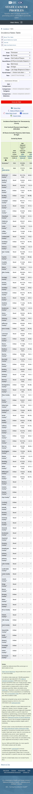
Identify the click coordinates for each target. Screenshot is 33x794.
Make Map (17, 108)
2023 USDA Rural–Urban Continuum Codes (16, 728)
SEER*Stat (5, 690)
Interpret (25, 113)
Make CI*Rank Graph (17, 111)
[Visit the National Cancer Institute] (12, 2)
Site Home (6, 770)
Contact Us (26, 772)
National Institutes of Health (11, 782)
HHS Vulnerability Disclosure (12, 772)
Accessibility (21, 770)
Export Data (17, 116)
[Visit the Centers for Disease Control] (20, 2)
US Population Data (13, 693)
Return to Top (5, 765)
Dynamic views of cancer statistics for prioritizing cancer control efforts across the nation (16, 16)
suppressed (15, 748)
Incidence (6, 29)
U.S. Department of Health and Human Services (16, 780)
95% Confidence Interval (22, 156)
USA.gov (19, 784)
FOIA (29, 770)
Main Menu (14, 22)
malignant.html (15, 703)
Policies (13, 770)
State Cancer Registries (8, 671)
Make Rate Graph (11, 113)
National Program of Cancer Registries (19, 717)
